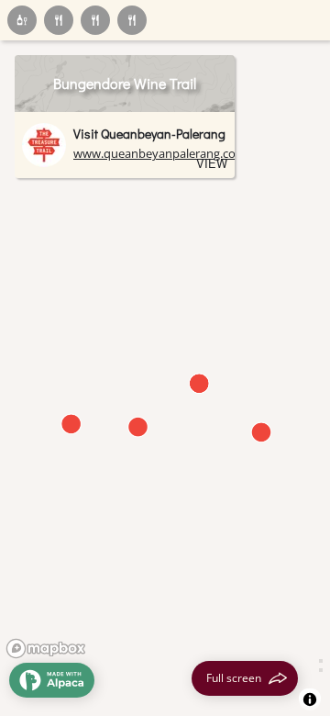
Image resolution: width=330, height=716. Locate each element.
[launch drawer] (51, 680)
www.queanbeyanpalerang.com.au (168, 153)
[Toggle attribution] (310, 699)
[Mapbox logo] (46, 648)
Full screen (233, 678)
